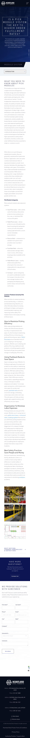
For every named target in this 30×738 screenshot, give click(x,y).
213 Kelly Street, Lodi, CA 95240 (17, 707)
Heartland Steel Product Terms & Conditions (15, 727)
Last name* (18, 604)
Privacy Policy (15, 732)
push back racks (13, 390)
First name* (5, 604)
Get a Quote (8, 651)
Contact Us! (15, 576)
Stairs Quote (16, 716)
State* (17, 619)
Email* (17, 611)
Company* (4, 626)
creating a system (13, 417)
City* (3, 619)
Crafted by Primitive (10, 736)
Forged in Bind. (21, 736)
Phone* (4, 611)
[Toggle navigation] (27, 3)
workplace (22, 477)
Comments (4, 640)
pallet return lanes (13, 415)
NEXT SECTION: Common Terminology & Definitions (13, 549)
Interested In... (5, 633)
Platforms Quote (16, 719)
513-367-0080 (16, 693)
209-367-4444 (16, 710)
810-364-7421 (16, 702)
